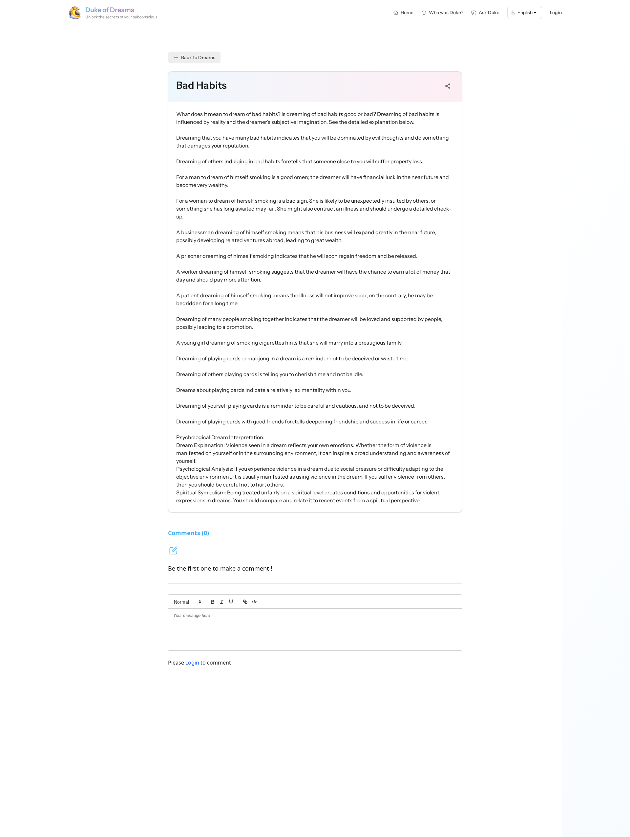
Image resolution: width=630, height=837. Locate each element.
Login (556, 12)
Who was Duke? (446, 12)
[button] (187, 602)
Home (407, 12)
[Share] (448, 86)
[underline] (231, 602)
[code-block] (254, 602)
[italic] (221, 602)
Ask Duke (489, 12)
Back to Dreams (198, 57)
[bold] (212, 602)
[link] (245, 602)
